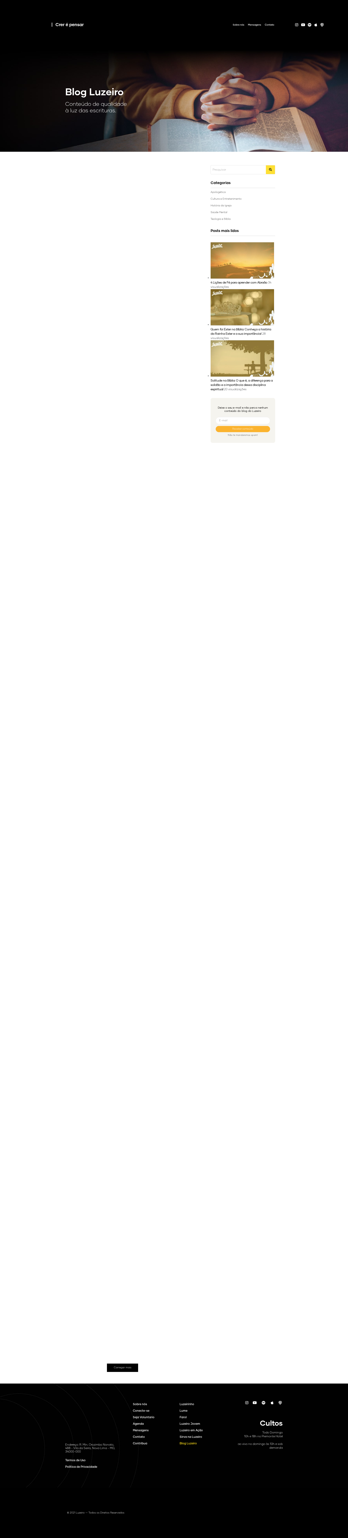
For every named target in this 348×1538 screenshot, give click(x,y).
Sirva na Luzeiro (191, 1436)
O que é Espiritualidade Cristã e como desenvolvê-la (121, 1111)
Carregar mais (122, 1367)
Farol (183, 1417)
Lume (183, 1410)
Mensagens (254, 25)
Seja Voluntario (143, 1417)
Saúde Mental (83, 770)
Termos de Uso (75, 1460)
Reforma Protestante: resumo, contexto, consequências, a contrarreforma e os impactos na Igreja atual (114, 316)
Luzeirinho (187, 1404)
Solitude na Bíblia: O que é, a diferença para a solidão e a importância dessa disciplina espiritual (242, 385)
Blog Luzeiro (188, 1443)
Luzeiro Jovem (190, 1423)
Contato (269, 25)
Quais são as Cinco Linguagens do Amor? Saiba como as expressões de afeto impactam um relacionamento (119, 1308)
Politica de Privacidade (81, 1466)
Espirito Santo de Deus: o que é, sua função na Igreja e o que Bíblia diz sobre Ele (118, 713)
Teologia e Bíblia (85, 376)
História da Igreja (85, 169)
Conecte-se (141, 1410)
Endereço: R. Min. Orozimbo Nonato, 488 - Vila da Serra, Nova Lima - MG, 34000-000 (90, 1448)
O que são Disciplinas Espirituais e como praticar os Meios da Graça (116, 516)
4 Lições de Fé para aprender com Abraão (239, 282)
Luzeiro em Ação (191, 1430)
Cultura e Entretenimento (90, 1164)
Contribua (140, 1443)
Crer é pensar (69, 25)
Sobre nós (238, 25)
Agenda (138, 1423)
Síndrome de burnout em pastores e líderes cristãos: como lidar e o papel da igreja (119, 914)
